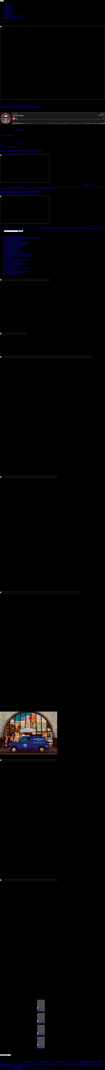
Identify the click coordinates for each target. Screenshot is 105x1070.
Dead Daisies (33, 1061)
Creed (49, 187)
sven (1, 1066)
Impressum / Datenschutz (9, 18)
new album (43, 1064)
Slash (6, 188)
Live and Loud (6, 3)
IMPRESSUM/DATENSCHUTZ (40, 1068)
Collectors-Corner (7, 11)
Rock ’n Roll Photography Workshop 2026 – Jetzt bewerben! (18, 254)
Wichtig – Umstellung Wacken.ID (11, 258)
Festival (44, 1061)
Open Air (53, 1064)
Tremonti (29, 188)
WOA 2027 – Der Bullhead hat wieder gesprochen (15, 243)
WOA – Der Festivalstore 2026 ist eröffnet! (13, 272)
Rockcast (2, 188)
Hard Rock (89, 1061)
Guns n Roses (75, 187)
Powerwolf (74, 1064)
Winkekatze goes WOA (9, 269)
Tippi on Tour (13, 187)
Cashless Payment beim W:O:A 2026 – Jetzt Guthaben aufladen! (18, 255)
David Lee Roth (56, 187)
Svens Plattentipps (7, 1066)
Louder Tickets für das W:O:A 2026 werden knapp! (15, 268)
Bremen (19, 1061)
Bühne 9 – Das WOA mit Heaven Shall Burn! (14, 264)
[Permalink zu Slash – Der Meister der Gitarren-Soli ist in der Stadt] (24, 182)
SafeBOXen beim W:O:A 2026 (10, 265)
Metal (34, 1064)
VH (39, 188)
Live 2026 (24, 1064)
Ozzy (56, 1064)
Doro (37, 1061)
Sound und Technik (11, 10)
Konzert (15, 1064)
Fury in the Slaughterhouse (58, 1061)
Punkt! (1, 144)
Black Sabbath (10, 1061)
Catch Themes (17, 1069)
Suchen (2, 231)
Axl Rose (45, 187)
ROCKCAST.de (16, 142)
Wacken (25, 1066)
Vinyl (21, 1066)
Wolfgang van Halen (45, 188)
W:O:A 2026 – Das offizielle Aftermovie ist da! (14, 236)
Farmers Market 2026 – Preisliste (11, 251)
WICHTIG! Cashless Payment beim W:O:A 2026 (15, 260)
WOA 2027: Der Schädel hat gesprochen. (13, 246)
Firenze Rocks (63, 187)
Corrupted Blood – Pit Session (10, 247)
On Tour (48, 1064)
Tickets (13, 1066)
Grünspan (72, 1061)
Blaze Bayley (15, 1061)
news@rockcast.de (8, 135)
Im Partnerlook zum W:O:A (10, 267)
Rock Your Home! (10, 13)
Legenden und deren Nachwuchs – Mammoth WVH (20, 192)
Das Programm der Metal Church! (11, 250)
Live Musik (29, 1064)
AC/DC (1, 1061)
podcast (101, 187)
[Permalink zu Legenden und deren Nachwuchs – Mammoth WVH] (24, 223)
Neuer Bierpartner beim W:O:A (10, 273)
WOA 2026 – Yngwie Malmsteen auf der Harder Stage (16, 242)
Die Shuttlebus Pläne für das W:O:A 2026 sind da (15, 253)
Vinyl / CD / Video (7, 7)
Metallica (39, 1064)
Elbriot (40, 1061)
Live (80, 187)
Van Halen (34, 188)
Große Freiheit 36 (67, 1061)
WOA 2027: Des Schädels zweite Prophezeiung (14, 244)
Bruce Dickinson (25, 1061)
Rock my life (6, 17)
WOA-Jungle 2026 (7, 257)
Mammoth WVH (86, 187)
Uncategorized (20, 187)
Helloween (95, 1061)
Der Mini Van (6, 14)
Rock (77, 1064)
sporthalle (10, 188)
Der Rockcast (6, 6)
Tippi (19, 147)
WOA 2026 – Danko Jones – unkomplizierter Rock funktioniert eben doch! (21, 237)
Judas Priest (10, 1064)
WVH (52, 188)
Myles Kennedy (95, 187)
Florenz (69, 187)
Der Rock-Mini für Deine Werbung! (15, 16)
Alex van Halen (38, 187)
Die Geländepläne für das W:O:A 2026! (12, 249)
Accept (4, 1061)
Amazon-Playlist (19, 130)
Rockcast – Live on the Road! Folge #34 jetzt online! (20, 107)
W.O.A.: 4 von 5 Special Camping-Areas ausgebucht (16, 271)
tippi (15, 1066)
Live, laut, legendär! (5, 21)
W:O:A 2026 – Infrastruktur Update (11, 261)
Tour (25, 188)
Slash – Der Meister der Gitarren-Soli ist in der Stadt (21, 151)
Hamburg (83, 1061)
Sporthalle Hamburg (18, 188)
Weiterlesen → (87, 184)
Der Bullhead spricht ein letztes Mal (11, 240)
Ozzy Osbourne (61, 1064)
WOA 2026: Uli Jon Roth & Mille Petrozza (13, 239)
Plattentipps (9, 9)
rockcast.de (90, 1064)
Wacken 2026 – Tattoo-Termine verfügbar (13, 262)
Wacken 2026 (9, 5)
